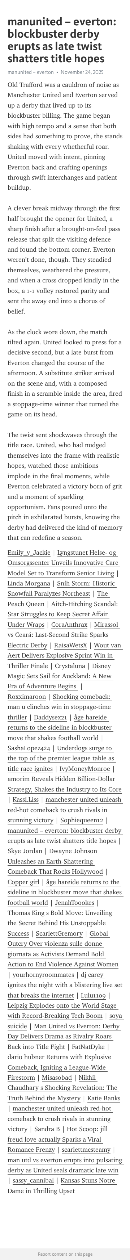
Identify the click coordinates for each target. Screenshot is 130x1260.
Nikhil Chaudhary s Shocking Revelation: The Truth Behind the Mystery (63, 1088)
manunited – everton (31, 72)
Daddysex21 (50, 717)
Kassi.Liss (26, 799)
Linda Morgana (29, 583)
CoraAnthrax (69, 625)
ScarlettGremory (59, 933)
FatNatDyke (88, 1047)
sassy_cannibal (33, 1180)
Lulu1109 (93, 995)
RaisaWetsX (70, 645)
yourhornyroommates (43, 975)
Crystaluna (70, 666)
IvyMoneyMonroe (85, 769)
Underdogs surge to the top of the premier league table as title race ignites (62, 758)
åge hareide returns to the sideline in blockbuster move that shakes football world (60, 727)
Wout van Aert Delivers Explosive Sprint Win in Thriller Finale (65, 655)
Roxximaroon (27, 697)
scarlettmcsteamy (86, 1150)
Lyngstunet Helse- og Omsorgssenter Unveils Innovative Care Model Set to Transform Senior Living (64, 563)
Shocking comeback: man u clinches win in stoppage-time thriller (60, 707)
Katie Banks (103, 1098)
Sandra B (47, 1129)
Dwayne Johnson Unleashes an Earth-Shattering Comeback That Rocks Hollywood (55, 861)
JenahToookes (74, 903)
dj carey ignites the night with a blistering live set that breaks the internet (66, 985)
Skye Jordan (25, 851)
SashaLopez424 (29, 748)
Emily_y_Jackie (29, 552)
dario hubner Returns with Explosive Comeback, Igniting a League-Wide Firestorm (60, 1067)
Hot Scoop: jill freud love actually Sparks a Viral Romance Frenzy (58, 1139)
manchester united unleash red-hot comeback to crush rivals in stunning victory (65, 809)
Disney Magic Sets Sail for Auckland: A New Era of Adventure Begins (60, 676)
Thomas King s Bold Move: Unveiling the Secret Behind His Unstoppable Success (61, 923)
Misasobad (57, 1078)
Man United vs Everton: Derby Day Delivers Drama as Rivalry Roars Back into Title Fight (64, 1036)
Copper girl (23, 882)
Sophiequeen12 (81, 820)
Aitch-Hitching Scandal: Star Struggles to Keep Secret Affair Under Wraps (64, 614)
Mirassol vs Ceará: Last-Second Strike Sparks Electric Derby (64, 635)
